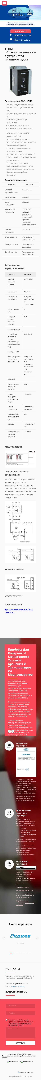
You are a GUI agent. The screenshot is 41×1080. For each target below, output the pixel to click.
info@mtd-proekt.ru (22, 40)
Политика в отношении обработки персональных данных (19, 1057)
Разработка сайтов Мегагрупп (20, 1076)
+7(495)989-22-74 (22, 35)
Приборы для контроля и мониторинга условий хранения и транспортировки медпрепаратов (20, 662)
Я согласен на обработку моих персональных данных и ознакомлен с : (20, 1022)
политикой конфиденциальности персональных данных (19, 1024)
